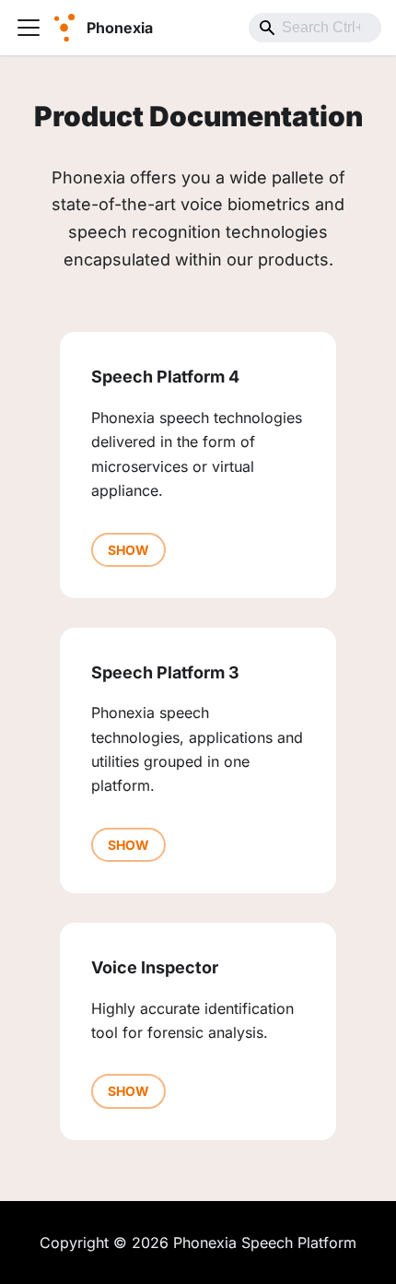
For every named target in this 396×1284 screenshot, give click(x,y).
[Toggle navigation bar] (28, 27)
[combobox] (315, 27)
